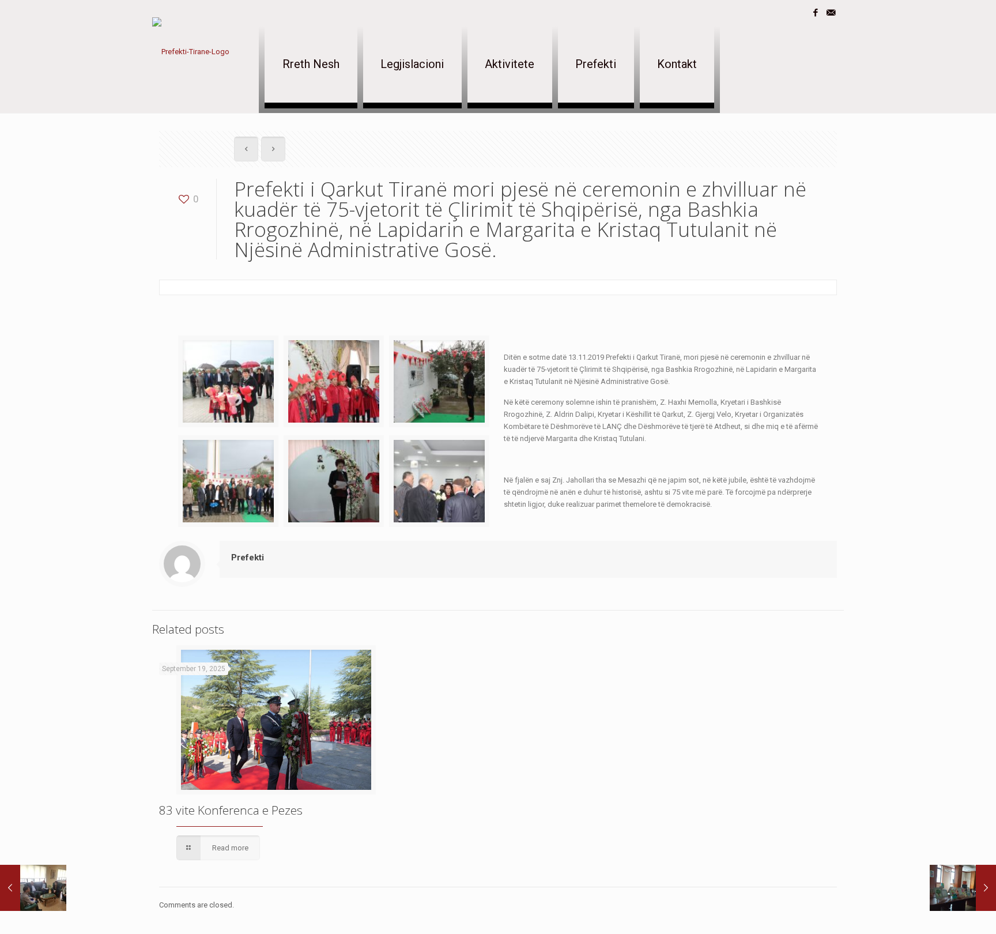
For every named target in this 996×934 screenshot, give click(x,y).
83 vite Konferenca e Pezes (231, 810)
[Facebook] (815, 12)
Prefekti (247, 557)
